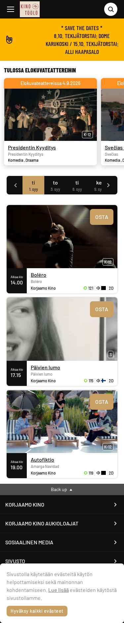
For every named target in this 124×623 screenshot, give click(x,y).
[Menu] (11, 9)
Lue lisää (58, 590)
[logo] (30, 9)
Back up (59, 489)
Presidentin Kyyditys (32, 147)
